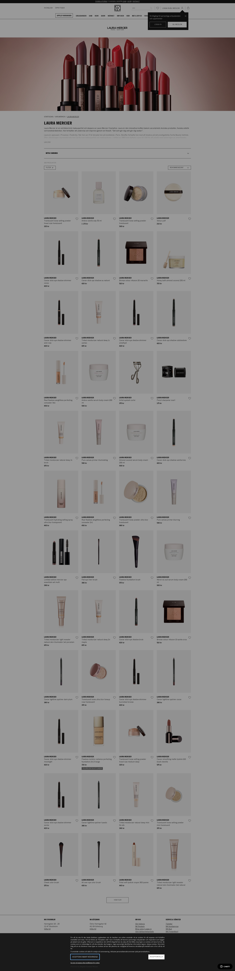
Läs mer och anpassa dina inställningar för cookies (85, 963)
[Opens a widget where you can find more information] (225, 967)
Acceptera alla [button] (156, 957)
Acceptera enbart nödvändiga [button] (85, 957)
